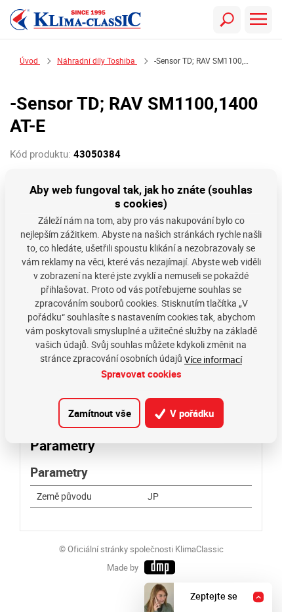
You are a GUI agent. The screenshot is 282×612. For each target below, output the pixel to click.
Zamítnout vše (99, 413)
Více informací (213, 359)
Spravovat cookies (141, 373)
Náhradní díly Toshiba (97, 60)
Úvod (30, 60)
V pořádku (190, 413)
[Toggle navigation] (227, 19)
